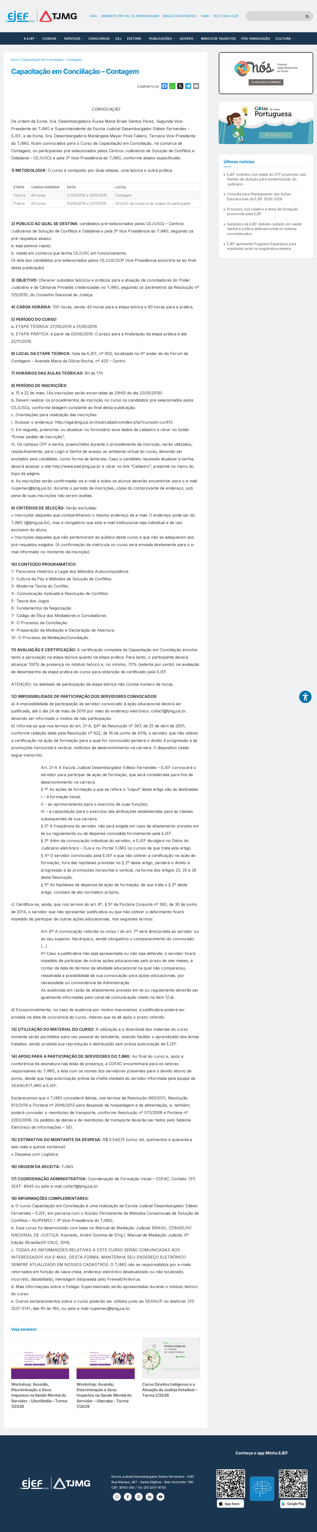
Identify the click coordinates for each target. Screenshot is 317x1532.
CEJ (118, 38)
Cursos (49, 38)
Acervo (186, 38)
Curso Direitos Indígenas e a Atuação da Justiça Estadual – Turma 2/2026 (169, 1390)
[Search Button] (308, 16)
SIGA (93, 16)
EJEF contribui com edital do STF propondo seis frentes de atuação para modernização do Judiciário (266, 179)
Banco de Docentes (179, 16)
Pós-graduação (255, 38)
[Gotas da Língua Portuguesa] (266, 123)
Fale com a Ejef (226, 16)
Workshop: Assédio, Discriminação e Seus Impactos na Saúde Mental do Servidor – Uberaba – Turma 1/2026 (104, 1395)
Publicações (160, 38)
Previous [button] (224, 73)
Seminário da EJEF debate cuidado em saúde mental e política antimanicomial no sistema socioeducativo (264, 229)
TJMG (204, 16)
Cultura (283, 38)
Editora (134, 38)
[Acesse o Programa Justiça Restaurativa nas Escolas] (266, 73)
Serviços (72, 38)
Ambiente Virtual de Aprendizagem (130, 16)
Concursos (99, 38)
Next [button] (307, 73)
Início (15, 59)
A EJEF (29, 38)
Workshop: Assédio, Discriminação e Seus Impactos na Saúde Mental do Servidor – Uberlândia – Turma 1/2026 (39, 1395)
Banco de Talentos (218, 38)
